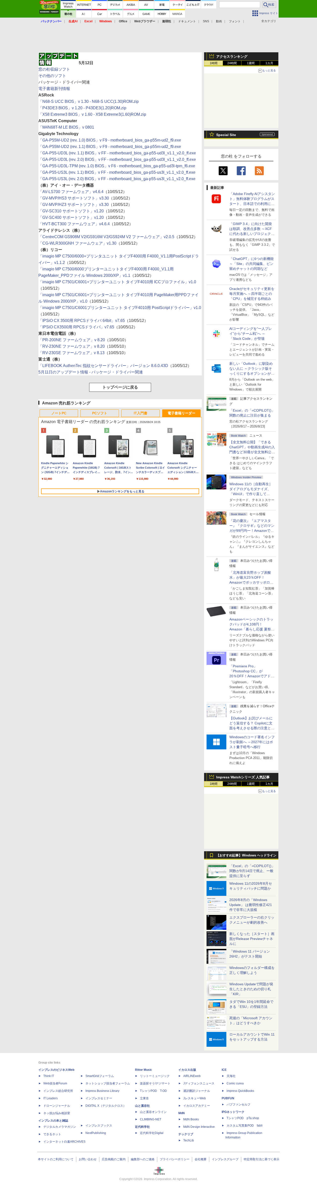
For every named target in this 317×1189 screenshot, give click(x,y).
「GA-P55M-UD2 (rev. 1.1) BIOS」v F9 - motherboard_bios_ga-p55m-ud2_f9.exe (109, 146)
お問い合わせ (88, 1159)
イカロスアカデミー (196, 1105)
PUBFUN (228, 1098)
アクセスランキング (231, 56)
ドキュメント (187, 21)
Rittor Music (143, 1070)
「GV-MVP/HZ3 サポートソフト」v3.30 (73, 204)
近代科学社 (142, 1127)
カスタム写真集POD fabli (245, 1125)
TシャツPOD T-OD (153, 1091)
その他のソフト (52, 76)
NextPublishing (95, 1133)
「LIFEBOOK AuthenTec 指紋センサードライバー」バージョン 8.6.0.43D (103, 366)
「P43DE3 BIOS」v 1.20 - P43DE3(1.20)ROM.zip (82, 108)
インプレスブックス (98, 1125)
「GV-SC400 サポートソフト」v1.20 (71, 217)
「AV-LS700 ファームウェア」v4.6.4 (71, 192)
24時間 (232, 63)
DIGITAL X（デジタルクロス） (105, 1105)
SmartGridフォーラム (99, 1076)
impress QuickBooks (240, 1091)
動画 (219, 21)
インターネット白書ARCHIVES (64, 1141)
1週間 (251, 63)
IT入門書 (140, 413)
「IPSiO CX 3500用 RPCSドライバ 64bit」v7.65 (81, 320)
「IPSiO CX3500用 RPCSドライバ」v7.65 (76, 327)
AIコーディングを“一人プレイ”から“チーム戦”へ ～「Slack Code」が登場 (250, 333)
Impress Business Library (102, 1091)
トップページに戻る (120, 387)
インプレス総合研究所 (58, 1091)
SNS (206, 21)
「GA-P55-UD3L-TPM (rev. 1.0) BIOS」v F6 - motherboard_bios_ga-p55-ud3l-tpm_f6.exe (116, 166)
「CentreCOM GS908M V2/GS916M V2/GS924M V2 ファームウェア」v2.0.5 (106, 237)
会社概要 (201, 1159)
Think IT (48, 1076)
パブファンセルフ (238, 1104)
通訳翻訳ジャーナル (196, 1091)
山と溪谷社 (142, 1105)
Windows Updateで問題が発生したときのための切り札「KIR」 (251, 989)
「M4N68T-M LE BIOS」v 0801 (66, 127)
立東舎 (144, 1098)
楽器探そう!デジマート (155, 1083)
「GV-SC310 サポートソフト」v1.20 (71, 211)
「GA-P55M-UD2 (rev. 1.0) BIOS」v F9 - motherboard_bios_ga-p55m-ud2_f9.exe (109, 140)
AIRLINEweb (192, 1076)
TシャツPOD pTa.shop (243, 1118)
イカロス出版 (187, 1070)
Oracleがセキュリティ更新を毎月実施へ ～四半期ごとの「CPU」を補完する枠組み (251, 294)
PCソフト (99, 413)
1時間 (213, 63)
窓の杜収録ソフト (54, 69)
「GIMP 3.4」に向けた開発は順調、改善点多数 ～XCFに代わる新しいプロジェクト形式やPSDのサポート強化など (251, 234)
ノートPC (58, 413)
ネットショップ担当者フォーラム (107, 1083)
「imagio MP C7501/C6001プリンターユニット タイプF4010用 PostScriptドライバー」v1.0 (119, 308)
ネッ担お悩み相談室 (56, 1113)
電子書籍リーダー (181, 413)
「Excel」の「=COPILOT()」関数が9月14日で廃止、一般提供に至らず (252, 871)
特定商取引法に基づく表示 (261, 1159)
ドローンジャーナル (56, 1105)
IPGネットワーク (233, 1112)
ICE (224, 1070)
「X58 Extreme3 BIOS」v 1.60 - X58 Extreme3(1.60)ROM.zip (92, 114)
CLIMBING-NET (150, 1119)
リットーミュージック (155, 1076)
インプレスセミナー (98, 1098)
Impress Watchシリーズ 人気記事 (243, 777)
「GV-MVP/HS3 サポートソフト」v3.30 (73, 198)
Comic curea (235, 1083)
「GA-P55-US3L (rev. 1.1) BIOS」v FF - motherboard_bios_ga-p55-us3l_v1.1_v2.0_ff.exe (116, 172)
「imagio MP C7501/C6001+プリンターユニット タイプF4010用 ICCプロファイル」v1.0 (117, 282)
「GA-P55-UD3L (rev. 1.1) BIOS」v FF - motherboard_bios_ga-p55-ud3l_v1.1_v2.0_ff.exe (117, 153)
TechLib (188, 1140)
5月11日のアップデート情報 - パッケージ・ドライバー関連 (90, 372)
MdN (181, 1113)
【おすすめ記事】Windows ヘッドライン (246, 855)
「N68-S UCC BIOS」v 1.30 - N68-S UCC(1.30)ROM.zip (88, 101)
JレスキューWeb (194, 1098)
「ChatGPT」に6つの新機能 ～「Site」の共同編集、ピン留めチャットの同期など (251, 264)
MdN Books (191, 1119)
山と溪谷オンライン (153, 1112)
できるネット (52, 1134)
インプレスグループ (225, 1159)
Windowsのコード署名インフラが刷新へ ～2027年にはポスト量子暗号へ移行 (252, 742)
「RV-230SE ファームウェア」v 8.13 (71, 353)
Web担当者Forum (55, 1083)
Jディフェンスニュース (198, 1083)
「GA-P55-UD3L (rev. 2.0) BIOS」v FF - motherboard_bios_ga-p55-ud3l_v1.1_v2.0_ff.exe (117, 159)
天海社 (231, 1076)
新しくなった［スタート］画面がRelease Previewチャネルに (251, 939)
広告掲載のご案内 (114, 1159)
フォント (235, 21)
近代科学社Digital (151, 1133)
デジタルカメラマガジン (59, 1127)
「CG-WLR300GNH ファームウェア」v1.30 (77, 243)
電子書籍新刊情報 (54, 88)
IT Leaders (50, 1098)
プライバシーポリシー (174, 1159)
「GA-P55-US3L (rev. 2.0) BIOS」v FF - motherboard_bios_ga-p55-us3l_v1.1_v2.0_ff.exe (116, 179)
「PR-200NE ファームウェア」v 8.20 (71, 340)
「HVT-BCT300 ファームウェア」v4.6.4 (74, 224)
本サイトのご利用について (56, 1159)
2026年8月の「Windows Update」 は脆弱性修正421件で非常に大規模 (250, 905)
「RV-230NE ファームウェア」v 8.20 (71, 346)
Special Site (226, 135)
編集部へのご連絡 (143, 1159)
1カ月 (269, 63)
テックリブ (185, 1134)
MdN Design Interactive (199, 1127)
